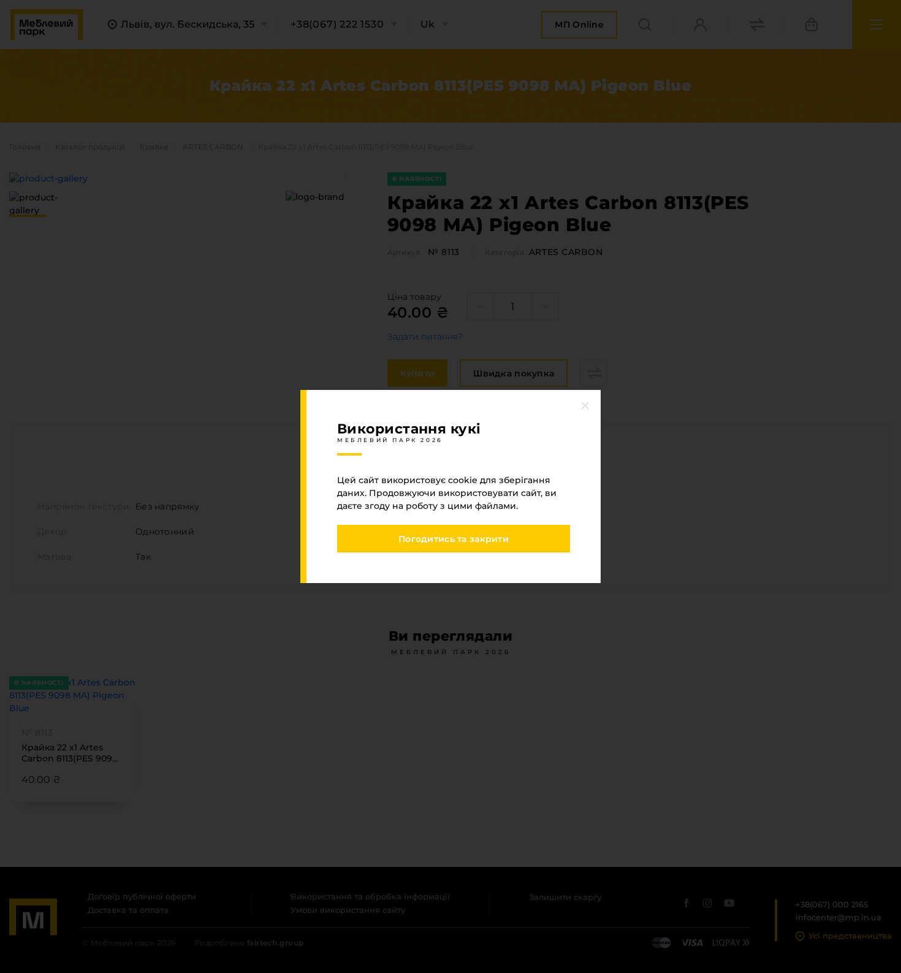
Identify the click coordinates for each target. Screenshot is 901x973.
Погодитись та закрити (453, 538)
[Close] (585, 405)
